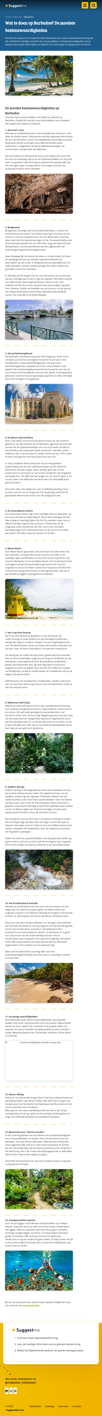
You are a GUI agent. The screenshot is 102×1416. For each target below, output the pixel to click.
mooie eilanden (31, 1305)
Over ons (63, 1406)
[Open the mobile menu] (84, 6)
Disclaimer (35, 1406)
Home (8, 16)
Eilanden (17, 16)
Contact (76, 1406)
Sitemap (49, 1406)
